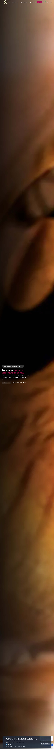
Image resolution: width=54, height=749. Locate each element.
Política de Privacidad (22, 746)
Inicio (9, 2)
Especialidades (23, 2)
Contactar (6, 382)
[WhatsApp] (45, 2)
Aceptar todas (45, 740)
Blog (30, 2)
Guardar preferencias (45, 743)
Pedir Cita (40, 2)
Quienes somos (15, 2)
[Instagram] (43, 2)
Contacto (34, 2)
